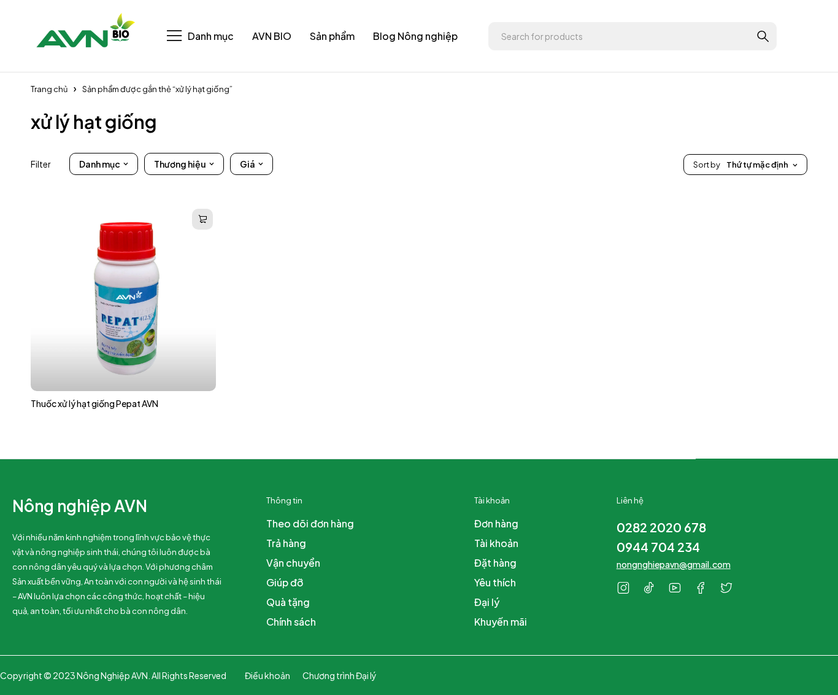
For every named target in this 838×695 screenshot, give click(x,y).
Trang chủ (49, 89)
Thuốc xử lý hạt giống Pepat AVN (94, 403)
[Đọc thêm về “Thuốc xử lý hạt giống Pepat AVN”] (202, 219)
